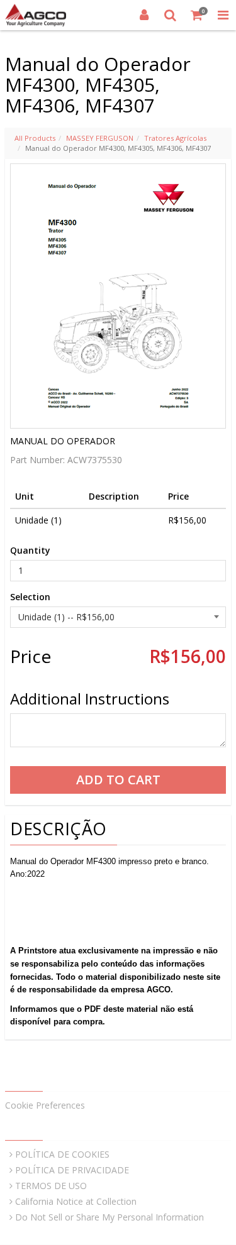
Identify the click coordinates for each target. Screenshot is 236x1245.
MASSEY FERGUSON (99, 138)
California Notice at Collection (76, 1201)
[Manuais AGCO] (35, 15)
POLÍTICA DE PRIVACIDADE (72, 1170)
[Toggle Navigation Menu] (223, 15)
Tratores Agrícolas (175, 138)
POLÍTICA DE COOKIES (62, 1154)
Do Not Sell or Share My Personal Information (109, 1217)
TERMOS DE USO (51, 1186)
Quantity (30, 550)
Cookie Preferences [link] (45, 1105)
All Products (34, 138)
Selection (30, 597)
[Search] (170, 15)
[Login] (144, 15)
